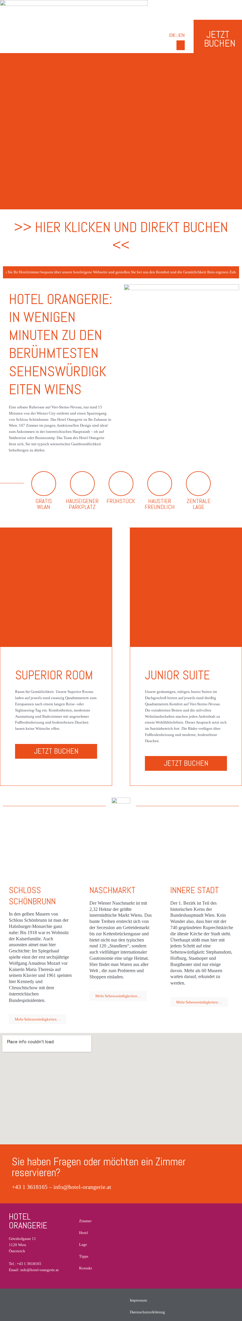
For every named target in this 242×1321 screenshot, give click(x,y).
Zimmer (85, 1221)
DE (172, 35)
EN (181, 35)
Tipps (83, 1256)
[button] (180, 45)
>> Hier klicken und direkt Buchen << (121, 236)
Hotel (83, 1232)
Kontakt (85, 1268)
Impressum (138, 1300)
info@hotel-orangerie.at (82, 1187)
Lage (83, 1244)
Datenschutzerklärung (147, 1312)
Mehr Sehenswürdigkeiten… (37, 1019)
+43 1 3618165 (30, 1187)
